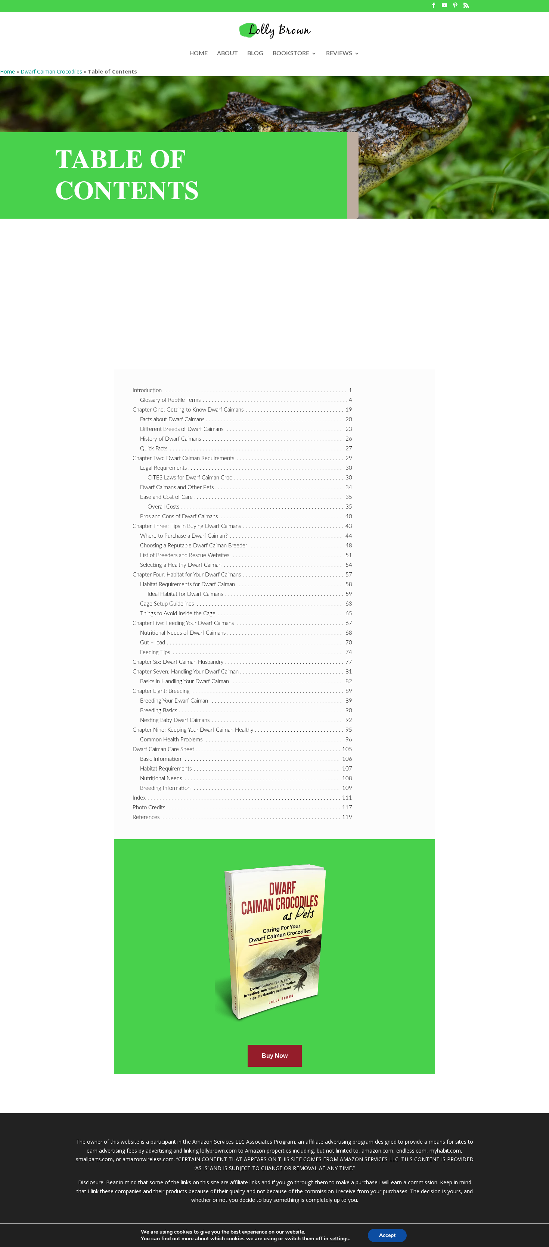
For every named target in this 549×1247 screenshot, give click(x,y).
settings (339, 1238)
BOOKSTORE (291, 53)
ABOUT (227, 53)
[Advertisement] (274, 274)
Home (7, 71)
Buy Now (275, 1056)
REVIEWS (339, 53)
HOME (198, 53)
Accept (387, 1235)
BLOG (255, 53)
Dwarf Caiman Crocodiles (51, 71)
